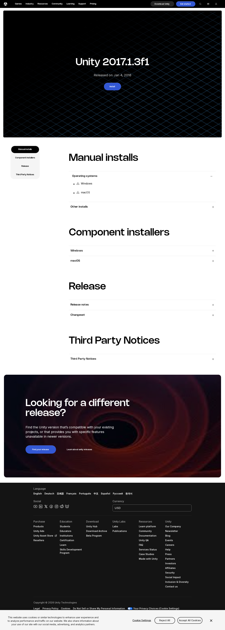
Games (18, 4)
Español (105, 493)
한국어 (129, 493)
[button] (162, 4)
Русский (118, 493)
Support (82, 4)
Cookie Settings (141, 620)
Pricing (93, 4)
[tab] (25, 149)
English (37, 493)
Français (71, 493)
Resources (43, 4)
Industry (30, 4)
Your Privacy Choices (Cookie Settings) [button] (156, 608)
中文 (96, 493)
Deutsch (49, 493)
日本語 (60, 493)
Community (57, 4)
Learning (70, 4)
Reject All (164, 620)
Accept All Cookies (190, 620)
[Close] (211, 620)
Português (85, 493)
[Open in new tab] (55, 535)
